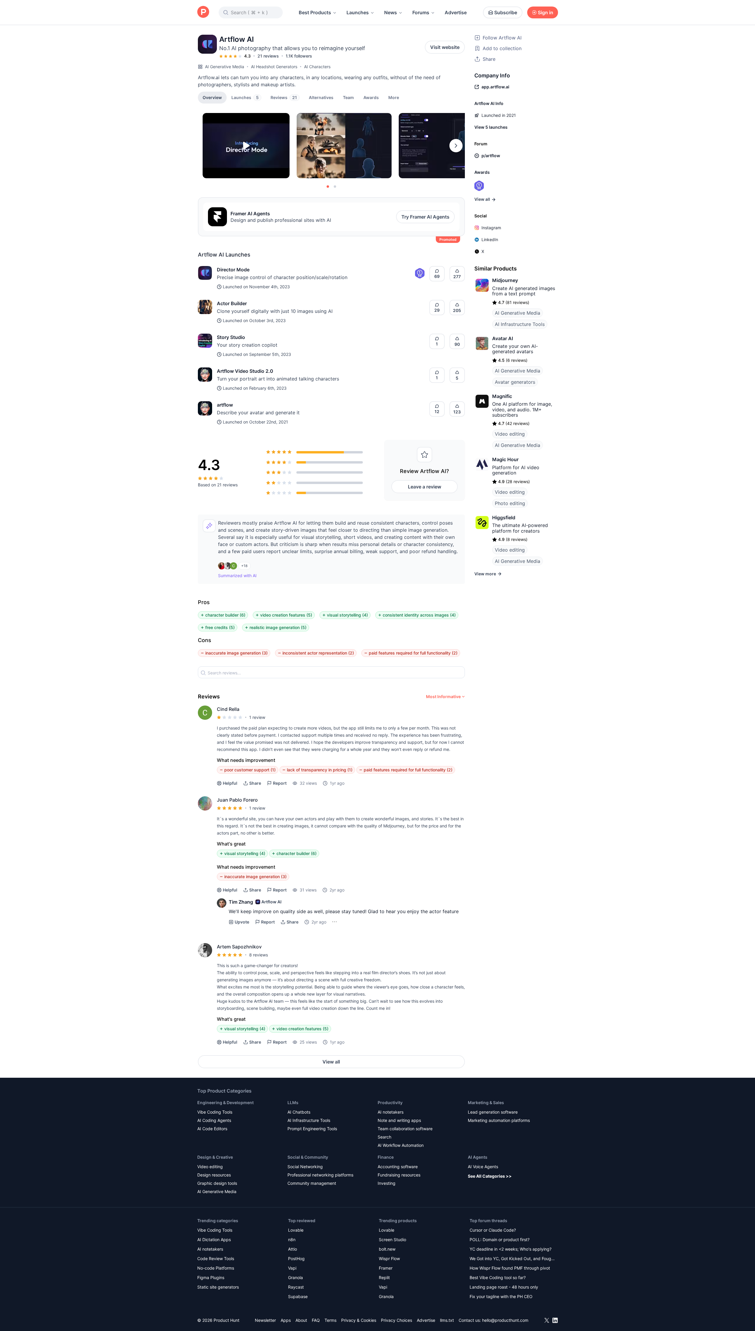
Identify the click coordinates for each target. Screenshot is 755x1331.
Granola (295, 1277)
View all (331, 1062)
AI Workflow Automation (401, 1145)
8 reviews (258, 954)
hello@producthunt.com (505, 1320)
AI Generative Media (224, 66)
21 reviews (268, 55)
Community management (311, 1183)
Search (384, 1136)
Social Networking (305, 1166)
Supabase (298, 1296)
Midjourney (505, 280)
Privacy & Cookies (358, 1320)
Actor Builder (232, 303)
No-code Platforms (215, 1267)
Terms (330, 1320)
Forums (420, 12)
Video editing (510, 434)
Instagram (491, 227)
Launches (357, 12)
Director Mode (233, 270)
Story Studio (231, 337)
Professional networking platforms (320, 1174)
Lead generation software (493, 1112)
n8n (291, 1239)
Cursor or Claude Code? (493, 1230)
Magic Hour (505, 459)
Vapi (292, 1267)
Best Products (315, 12)
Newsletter (265, 1320)
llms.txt (447, 1320)
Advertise (456, 12)
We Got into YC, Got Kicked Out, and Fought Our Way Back (512, 1259)
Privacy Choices (396, 1320)
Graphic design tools (217, 1183)
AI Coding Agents (214, 1120)
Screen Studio (392, 1239)
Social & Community (307, 1157)
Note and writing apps (399, 1120)
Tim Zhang (241, 902)
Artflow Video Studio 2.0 (245, 371)
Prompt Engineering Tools (312, 1128)
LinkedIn (489, 239)
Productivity (390, 1102)
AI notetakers (390, 1112)
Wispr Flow (389, 1258)
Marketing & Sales (486, 1102)
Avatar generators (515, 382)
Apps (286, 1320)
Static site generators (218, 1286)
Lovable (295, 1230)
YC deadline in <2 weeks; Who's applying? (510, 1249)
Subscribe (505, 12)
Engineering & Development (225, 1102)
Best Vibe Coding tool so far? (498, 1277)
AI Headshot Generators (274, 66)
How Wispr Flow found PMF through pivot (510, 1267)
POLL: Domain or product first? (500, 1239)
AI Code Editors (212, 1128)
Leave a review (424, 487)
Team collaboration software (405, 1128)
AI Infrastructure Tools (520, 324)
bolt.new (387, 1249)
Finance (386, 1157)
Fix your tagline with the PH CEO (501, 1296)
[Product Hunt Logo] (203, 12)
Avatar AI (502, 338)
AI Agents (477, 1157)
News (390, 12)
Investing (386, 1183)
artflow (225, 405)
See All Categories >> (490, 1176)
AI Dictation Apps (214, 1239)
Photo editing (510, 503)
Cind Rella (228, 709)
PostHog (296, 1258)
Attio (292, 1249)
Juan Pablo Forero (237, 800)
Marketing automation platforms (499, 1120)
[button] (394, 97)
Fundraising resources (399, 1174)
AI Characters (317, 66)
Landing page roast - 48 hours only (504, 1286)
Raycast (296, 1286)
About (301, 1320)
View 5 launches (491, 127)
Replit (384, 1277)
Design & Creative (215, 1157)
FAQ (316, 1320)
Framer (385, 1267)
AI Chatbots (298, 1112)
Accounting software (398, 1166)
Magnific (502, 396)
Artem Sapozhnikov (239, 947)
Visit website (445, 47)
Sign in (545, 12)
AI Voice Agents (483, 1166)
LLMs (292, 1102)
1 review (257, 717)
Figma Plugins (210, 1277)
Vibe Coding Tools (214, 1112)
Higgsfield (503, 517)
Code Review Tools (215, 1258)
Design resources (214, 1174)
